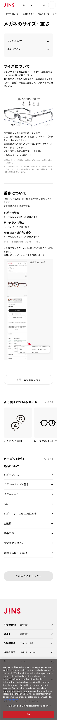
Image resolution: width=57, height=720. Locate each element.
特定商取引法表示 (14, 543)
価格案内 (9, 533)
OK (28, 714)
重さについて (13, 49)
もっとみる (48, 402)
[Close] (53, 663)
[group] (18, 425)
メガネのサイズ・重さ (16, 484)
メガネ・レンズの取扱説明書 (20, 513)
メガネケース (11, 494)
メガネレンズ (11, 474)
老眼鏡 (8, 523)
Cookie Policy (11, 700)
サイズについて (14, 41)
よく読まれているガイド (20, 402)
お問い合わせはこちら (28, 379)
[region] (28, 689)
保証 (6, 504)
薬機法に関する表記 (15, 552)
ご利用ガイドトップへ (29, 576)
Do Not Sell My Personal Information (28, 706)
